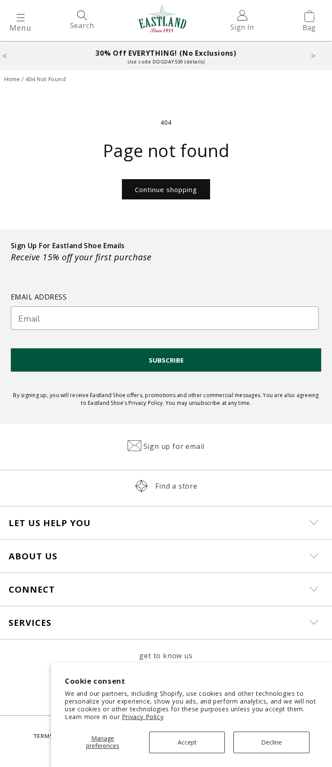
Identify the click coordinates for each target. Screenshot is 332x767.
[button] (20, 17)
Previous (14, 54)
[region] (166, 57)
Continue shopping (166, 189)
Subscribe (166, 360)
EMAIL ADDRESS (39, 297)
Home (12, 79)
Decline (271, 742)
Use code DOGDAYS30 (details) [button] (166, 61)
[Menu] (20, 17)
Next (319, 54)
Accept (187, 742)
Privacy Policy (142, 717)
